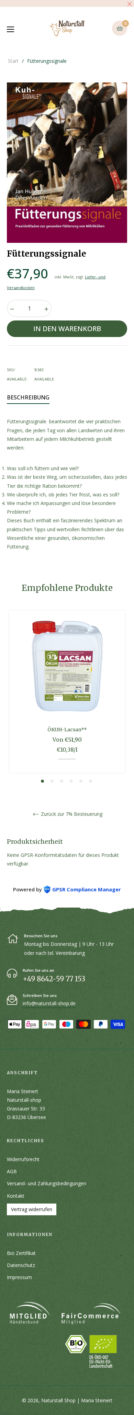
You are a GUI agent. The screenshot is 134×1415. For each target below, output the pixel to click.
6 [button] (90, 781)
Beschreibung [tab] (28, 397)
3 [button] (61, 781)
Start (13, 61)
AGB (12, 1171)
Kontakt (15, 1196)
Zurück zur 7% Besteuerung (71, 814)
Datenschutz (21, 1265)
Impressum (19, 1277)
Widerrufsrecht (23, 1159)
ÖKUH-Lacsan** (67, 729)
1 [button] (42, 781)
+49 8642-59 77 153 (54, 978)
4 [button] (71, 781)
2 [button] (52, 781)
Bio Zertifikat (21, 1253)
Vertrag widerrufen (31, 1209)
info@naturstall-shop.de (49, 1003)
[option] (67, 697)
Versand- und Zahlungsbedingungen (46, 1183)
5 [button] (80, 781)
